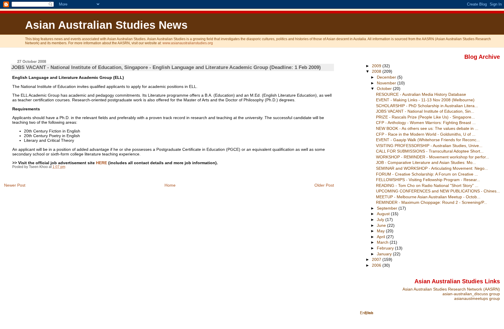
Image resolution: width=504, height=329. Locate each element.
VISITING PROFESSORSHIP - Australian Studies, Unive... (429, 145)
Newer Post (14, 185)
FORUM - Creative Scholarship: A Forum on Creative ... (427, 174)
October (385, 88)
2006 (377, 265)
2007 (377, 259)
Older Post (324, 185)
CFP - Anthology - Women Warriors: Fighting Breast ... (426, 122)
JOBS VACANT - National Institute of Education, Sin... (425, 111)
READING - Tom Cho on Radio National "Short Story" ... (427, 185)
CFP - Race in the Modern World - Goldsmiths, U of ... (425, 134)
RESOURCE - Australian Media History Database (421, 94)
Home (170, 185)
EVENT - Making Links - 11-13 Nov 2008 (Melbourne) (425, 100)
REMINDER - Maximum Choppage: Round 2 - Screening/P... (431, 202)
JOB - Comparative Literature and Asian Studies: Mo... (426, 162)
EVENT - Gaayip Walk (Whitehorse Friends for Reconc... (428, 139)
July (381, 219)
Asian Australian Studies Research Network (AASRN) (451, 289)
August (384, 213)
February (386, 248)
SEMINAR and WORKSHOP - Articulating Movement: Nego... (432, 168)
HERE (101, 162)
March (383, 242)
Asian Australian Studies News (106, 25)
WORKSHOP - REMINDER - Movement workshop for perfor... (432, 157)
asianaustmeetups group (477, 298)
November (387, 83)
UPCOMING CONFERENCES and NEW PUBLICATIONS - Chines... (438, 191)
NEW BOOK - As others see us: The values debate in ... (427, 128)
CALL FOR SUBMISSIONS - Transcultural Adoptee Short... (430, 151)
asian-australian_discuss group (471, 293)
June (382, 225)
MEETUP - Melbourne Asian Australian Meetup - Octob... (428, 196)
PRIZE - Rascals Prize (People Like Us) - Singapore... (425, 117)
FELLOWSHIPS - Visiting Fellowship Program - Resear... (428, 179)
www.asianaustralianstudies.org (187, 43)
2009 (377, 65)
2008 (377, 71)
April (381, 236)
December (387, 77)
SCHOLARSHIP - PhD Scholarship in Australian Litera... (427, 105)
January (385, 254)
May (381, 231)
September (387, 208)
